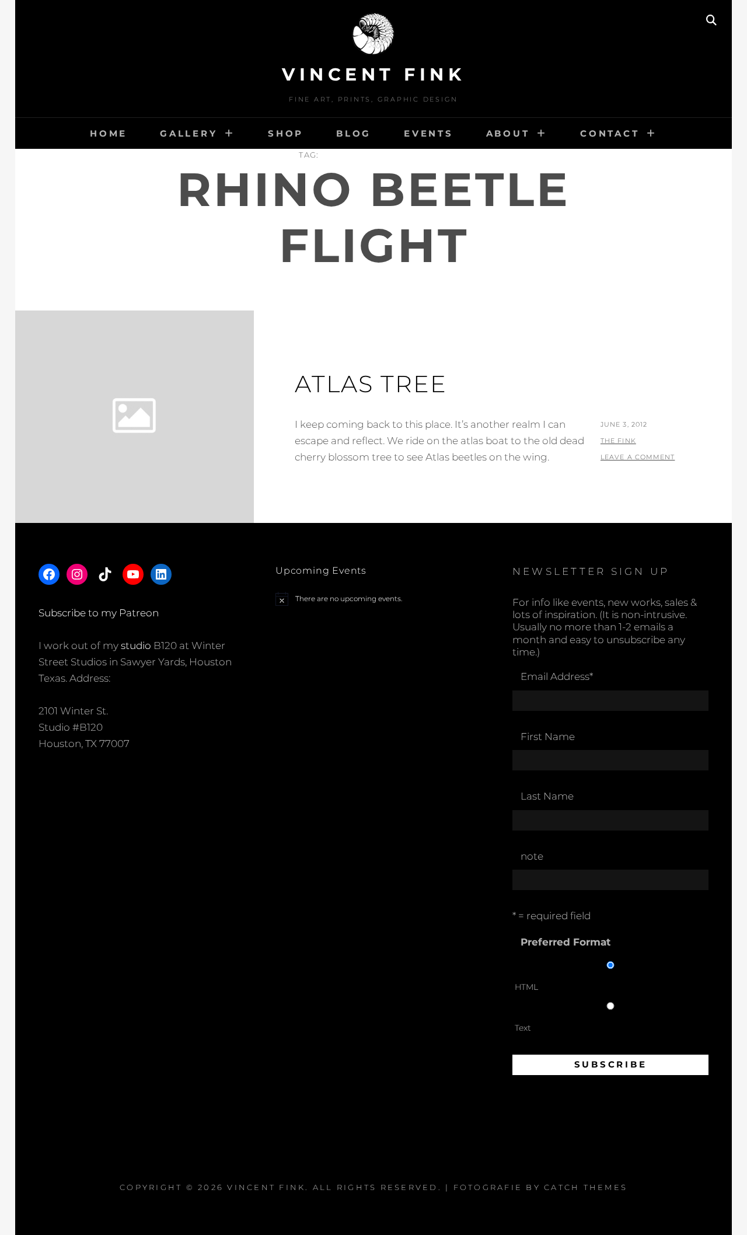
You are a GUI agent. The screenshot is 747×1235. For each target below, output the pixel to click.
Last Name (547, 796)
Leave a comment (638, 457)
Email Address (557, 676)
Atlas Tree (371, 383)
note (532, 856)
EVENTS (428, 133)
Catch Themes (585, 1187)
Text (523, 1028)
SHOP (285, 133)
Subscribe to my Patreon (99, 613)
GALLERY (188, 133)
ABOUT (508, 133)
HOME (108, 133)
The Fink (618, 441)
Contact (609, 133)
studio (136, 645)
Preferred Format (565, 942)
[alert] (373, 599)
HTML (526, 987)
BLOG (353, 133)
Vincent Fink (373, 74)
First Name (548, 736)
